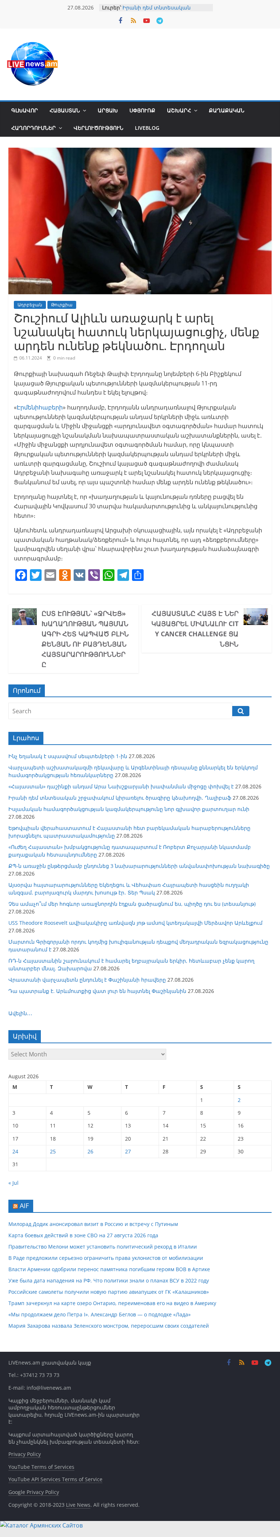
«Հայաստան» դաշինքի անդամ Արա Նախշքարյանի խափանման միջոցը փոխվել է (121, 786)
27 (128, 1151)
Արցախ (108, 110)
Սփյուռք (142, 110)
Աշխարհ (179, 110)
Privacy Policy (24, 1454)
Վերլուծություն (98, 127)
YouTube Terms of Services (41, 1466)
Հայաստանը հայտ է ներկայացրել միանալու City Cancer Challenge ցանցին (194, 628)
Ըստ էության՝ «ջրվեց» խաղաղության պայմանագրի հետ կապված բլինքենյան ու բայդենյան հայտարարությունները (85, 639)
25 (53, 1151)
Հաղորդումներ (33, 127)
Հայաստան (65, 110)
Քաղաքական (226, 110)
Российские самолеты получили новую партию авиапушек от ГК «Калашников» (108, 1291)
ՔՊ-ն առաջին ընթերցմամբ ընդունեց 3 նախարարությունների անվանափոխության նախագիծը (139, 865)
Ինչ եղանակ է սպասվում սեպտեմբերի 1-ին (67, 756)
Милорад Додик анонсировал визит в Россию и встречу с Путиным (93, 1223)
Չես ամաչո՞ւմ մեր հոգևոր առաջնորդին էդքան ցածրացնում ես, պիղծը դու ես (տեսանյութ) (132, 903)
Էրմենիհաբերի (40, 407)
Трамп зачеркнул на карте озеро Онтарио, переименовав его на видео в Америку (112, 1303)
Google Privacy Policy (33, 1492)
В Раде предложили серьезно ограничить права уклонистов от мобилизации (105, 1257)
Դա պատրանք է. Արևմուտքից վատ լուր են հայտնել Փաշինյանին (97, 990)
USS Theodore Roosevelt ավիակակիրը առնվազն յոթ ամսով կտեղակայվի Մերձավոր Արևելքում (135, 922)
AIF (24, 1205)
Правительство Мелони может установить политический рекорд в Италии (102, 1246)
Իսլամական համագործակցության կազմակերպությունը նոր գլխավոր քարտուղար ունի (128, 809)
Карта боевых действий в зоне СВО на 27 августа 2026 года (83, 1235)
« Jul (13, 1182)
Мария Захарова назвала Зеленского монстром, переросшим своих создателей (108, 1325)
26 (90, 1151)
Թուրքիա (62, 305)
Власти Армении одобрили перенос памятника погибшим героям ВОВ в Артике (109, 1269)
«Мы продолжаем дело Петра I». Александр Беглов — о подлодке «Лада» (99, 1314)
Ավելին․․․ (20, 1013)
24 (15, 1151)
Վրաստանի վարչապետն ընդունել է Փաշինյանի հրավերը (87, 979)
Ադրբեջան (30, 305)
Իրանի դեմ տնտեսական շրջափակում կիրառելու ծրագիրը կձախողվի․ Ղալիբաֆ (119, 797)
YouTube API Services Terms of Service (55, 1479)
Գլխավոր (24, 110)
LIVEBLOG (147, 127)
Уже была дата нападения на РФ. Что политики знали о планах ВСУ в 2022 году (108, 1280)
